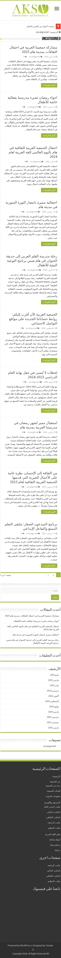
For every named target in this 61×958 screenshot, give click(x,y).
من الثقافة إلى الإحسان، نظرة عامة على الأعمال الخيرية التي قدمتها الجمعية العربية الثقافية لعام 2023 (32, 477)
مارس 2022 (53, 727)
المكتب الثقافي (53, 817)
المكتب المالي (53, 812)
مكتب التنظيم (54, 828)
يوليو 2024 (54, 706)
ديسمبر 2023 (53, 717)
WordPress (25, 945)
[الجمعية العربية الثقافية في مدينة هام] (30, 10)
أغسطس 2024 (52, 701)
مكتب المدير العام (52, 806)
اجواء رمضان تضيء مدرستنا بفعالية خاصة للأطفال (36, 621)
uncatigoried (34, 57)
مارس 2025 (53, 680)
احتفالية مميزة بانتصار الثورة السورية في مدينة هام (36, 634)
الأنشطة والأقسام (52, 802)
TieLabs (49, 945)
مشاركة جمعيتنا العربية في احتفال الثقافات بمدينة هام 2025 (32, 615)
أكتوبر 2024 (53, 696)
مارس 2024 (53, 711)
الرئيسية (54, 32)
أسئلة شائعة (54, 839)
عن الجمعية (55, 781)
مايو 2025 (54, 675)
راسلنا (57, 850)
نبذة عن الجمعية (53, 785)
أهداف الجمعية (53, 791)
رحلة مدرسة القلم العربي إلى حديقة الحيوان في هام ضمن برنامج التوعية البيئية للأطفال (31, 260)
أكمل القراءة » (49, 85)
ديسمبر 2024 (53, 690)
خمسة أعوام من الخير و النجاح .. (39, 26)
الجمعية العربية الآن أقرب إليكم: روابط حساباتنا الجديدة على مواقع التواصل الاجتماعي (33, 318)
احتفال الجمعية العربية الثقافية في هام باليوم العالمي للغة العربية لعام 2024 (33, 152)
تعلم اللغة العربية (52, 834)
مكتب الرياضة (54, 822)
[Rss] (33, 950)
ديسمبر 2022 (53, 722)
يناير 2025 (54, 685)
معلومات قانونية (53, 796)
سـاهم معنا (55, 845)
